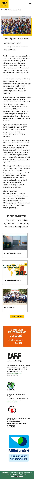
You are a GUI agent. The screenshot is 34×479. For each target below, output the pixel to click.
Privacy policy (18, 476)
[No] (32, 475)
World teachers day (9, 307)
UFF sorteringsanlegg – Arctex (12, 253)
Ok (12, 476)
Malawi (7, 10)
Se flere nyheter (17, 316)
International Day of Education (12, 280)
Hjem (2, 10)
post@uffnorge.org (16, 373)
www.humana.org (12, 402)
